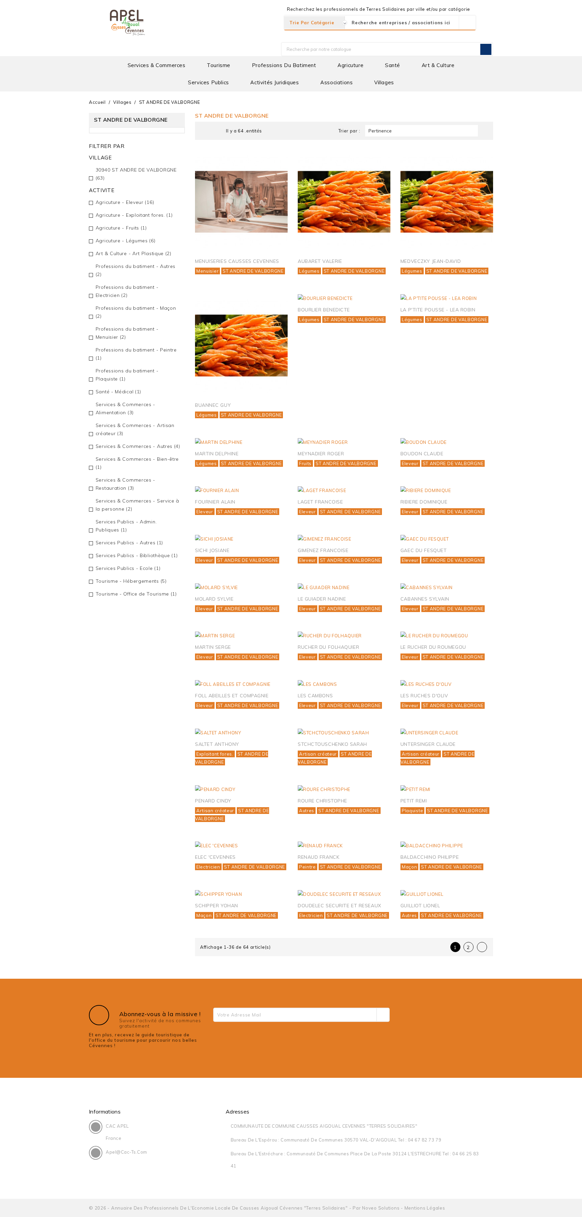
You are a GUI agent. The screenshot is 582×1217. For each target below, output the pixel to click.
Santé (392, 65)
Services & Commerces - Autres (138, 446)
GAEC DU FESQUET (423, 550)
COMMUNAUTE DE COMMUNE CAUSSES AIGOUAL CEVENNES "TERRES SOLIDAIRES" (324, 1126)
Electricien (208, 867)
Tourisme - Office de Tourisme (136, 594)
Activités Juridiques (274, 82)
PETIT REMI (413, 801)
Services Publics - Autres (129, 543)
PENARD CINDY (213, 801)
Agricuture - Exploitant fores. (134, 215)
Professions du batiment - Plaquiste (127, 375)
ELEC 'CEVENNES (215, 857)
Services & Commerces (157, 65)
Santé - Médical (118, 392)
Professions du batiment (284, 65)
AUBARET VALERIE (320, 261)
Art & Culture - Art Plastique (133, 253)
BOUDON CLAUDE (421, 454)
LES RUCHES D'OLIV (424, 696)
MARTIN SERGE (213, 647)
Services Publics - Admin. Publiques (126, 526)
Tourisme (218, 65)
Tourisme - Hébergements (131, 581)
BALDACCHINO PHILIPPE (429, 857)
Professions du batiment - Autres (135, 270)
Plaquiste (412, 810)
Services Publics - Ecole (128, 568)
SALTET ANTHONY (217, 744)
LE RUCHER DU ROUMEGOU (433, 647)
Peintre (307, 867)
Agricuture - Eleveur (125, 202)
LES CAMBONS (315, 696)
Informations (105, 1111)
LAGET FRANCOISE (320, 502)
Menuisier (207, 271)
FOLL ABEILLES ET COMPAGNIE (232, 696)
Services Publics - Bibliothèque (137, 555)
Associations (336, 82)
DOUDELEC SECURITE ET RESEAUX (339, 906)
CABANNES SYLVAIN (424, 599)
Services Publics (208, 82)
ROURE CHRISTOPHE (322, 801)
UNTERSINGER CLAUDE (428, 744)
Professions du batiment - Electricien (127, 291)
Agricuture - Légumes (126, 241)
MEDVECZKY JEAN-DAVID (430, 261)
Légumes (309, 271)
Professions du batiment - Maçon (136, 312)
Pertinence (420, 130)
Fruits (305, 463)
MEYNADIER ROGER (321, 454)
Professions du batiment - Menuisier (127, 333)
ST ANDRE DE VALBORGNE (253, 271)
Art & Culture (438, 65)
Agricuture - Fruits (121, 228)
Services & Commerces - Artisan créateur (135, 429)
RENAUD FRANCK (318, 857)
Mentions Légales (425, 1208)
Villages (384, 82)
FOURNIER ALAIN (215, 502)
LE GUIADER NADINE (322, 599)
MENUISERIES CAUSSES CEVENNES (237, 261)
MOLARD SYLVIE (214, 599)
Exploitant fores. (214, 754)
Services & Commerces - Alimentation (125, 408)
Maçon (409, 867)
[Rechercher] (485, 49)
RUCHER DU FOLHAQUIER (328, 647)
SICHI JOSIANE (212, 550)
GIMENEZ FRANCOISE (323, 550)
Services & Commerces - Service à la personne (137, 505)
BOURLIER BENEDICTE (324, 310)
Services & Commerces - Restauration (125, 484)
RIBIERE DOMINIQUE (424, 502)
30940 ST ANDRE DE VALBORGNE (136, 174)
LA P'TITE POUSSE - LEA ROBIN (438, 310)
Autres (306, 810)
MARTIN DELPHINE (216, 454)
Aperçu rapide (275, 163)
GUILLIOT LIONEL (420, 906)
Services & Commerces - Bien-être (137, 463)
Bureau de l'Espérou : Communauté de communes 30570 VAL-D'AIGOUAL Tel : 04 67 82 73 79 (336, 1140)
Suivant (483, 947)
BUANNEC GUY (213, 405)
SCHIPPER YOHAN (216, 906)
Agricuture (350, 65)
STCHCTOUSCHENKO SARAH (332, 744)
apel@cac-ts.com (126, 1152)
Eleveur (410, 463)
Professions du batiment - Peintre (136, 354)
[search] (467, 23)
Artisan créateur (318, 754)
